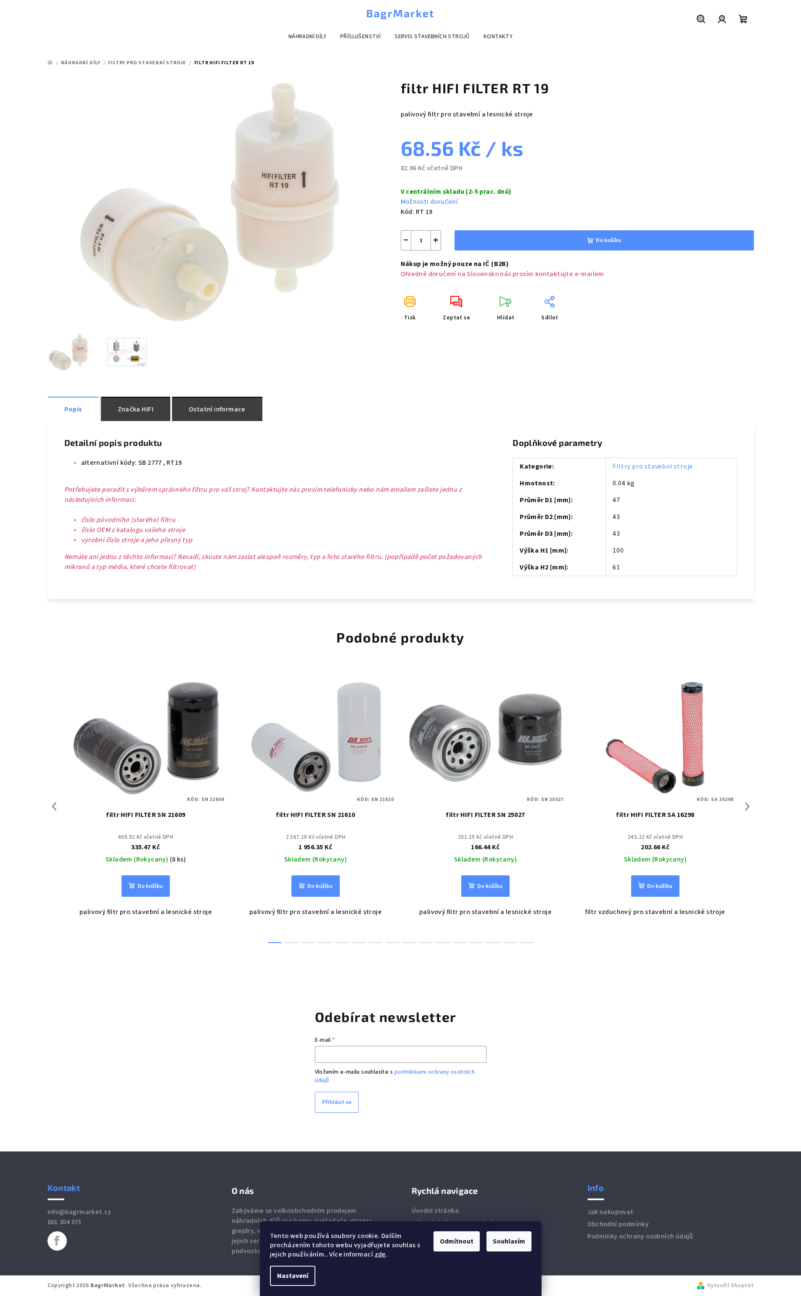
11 (459, 942)
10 (442, 942)
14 (510, 942)
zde (380, 1254)
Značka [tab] (135, 409)
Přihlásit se (337, 1102)
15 (527, 942)
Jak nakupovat (610, 1212)
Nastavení (292, 1275)
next (747, 806)
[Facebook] (57, 1241)
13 (493, 942)
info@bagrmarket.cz (79, 1212)
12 (476, 942)
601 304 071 (65, 1222)
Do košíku (608, 240)
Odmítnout (456, 1241)
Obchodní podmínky (618, 1224)
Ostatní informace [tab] (217, 409)
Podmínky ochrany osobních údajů (640, 1236)
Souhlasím (509, 1241)
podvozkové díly (257, 1251)
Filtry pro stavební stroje (653, 466)
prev (54, 806)
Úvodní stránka (435, 1210)
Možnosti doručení (429, 201)
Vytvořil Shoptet (730, 1285)
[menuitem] (307, 36)
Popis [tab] (73, 409)
